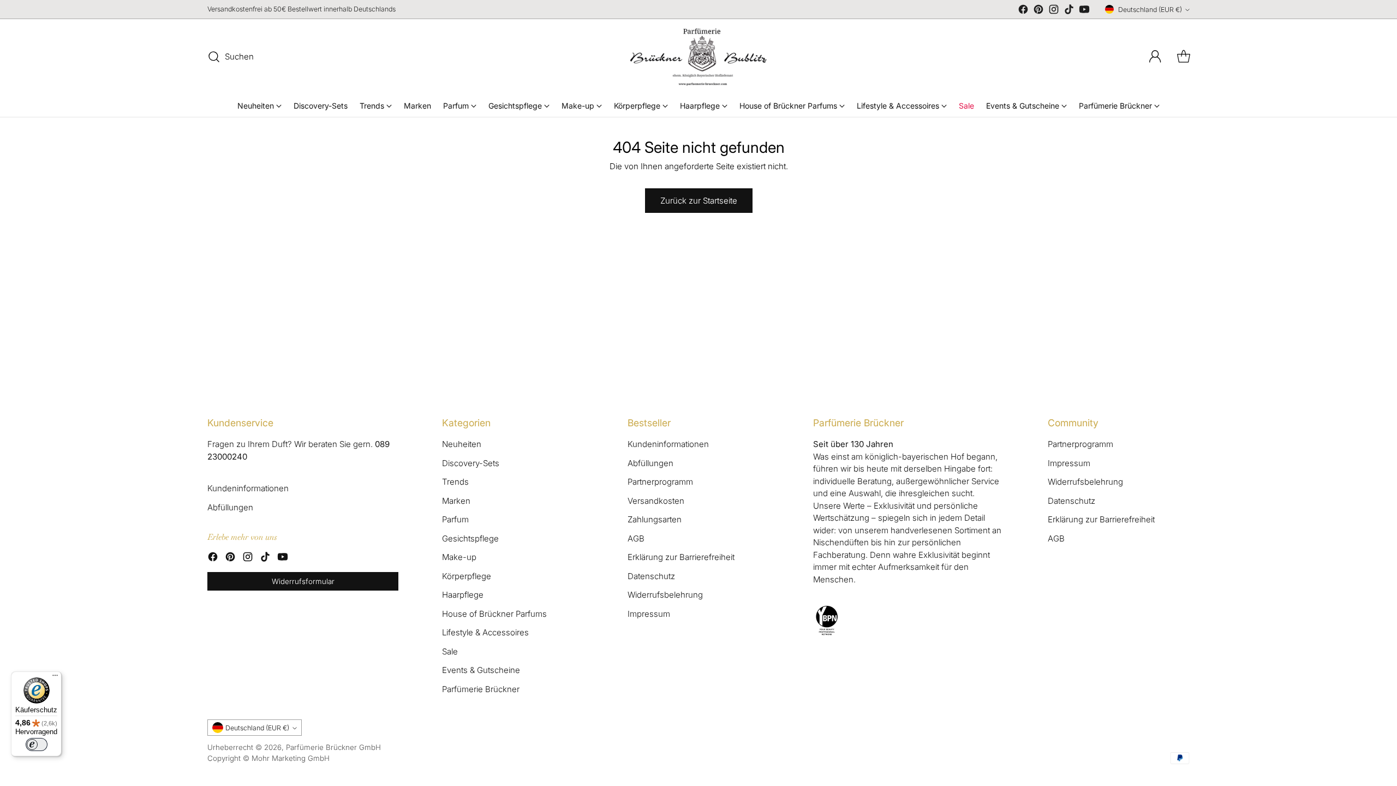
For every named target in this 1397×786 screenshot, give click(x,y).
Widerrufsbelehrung (665, 595)
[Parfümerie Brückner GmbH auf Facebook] (1023, 11)
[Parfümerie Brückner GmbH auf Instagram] (1053, 11)
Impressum (649, 614)
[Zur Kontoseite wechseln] (1155, 56)
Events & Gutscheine (481, 670)
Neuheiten (461, 444)
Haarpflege (462, 595)
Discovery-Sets (470, 463)
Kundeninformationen (248, 488)
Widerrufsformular (303, 581)
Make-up (459, 557)
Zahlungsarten (655, 519)
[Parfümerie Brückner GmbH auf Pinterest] (1038, 11)
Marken (456, 501)
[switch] (36, 744)
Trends (455, 482)
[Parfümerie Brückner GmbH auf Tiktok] (1069, 11)
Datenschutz (651, 576)
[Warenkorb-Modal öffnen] (1183, 56)
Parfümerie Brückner (481, 689)
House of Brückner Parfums (494, 614)
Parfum (455, 519)
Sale (450, 651)
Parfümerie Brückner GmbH (333, 747)
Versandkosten (656, 501)
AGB (636, 538)
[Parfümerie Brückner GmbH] (698, 57)
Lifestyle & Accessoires (485, 632)
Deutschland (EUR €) (1150, 9)
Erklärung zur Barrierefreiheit (681, 557)
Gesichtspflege (470, 538)
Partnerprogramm (660, 482)
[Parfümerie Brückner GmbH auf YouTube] (1084, 11)
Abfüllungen (230, 507)
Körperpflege (466, 576)
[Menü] (55, 677)
